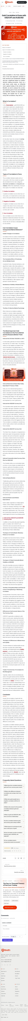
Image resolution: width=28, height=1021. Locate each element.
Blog (14, 12)
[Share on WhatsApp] (21, 858)
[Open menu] (2, 2)
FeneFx (16, 975)
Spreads (3, 980)
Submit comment (7, 940)
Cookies (16, 1005)
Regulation (17, 991)
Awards (16, 989)
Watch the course (9, 907)
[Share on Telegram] (18, 858)
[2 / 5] (14, 851)
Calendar (3, 995)
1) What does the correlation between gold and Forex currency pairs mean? (13, 786)
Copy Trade (17, 978)
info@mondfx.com (7, 961)
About (16, 986)
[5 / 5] (20, 851)
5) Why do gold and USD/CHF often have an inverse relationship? (12, 815)
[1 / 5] (12, 851)
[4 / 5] (18, 851)
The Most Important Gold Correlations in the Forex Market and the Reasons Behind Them (12, 61)
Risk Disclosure (12, 1005)
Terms (7, 1005)
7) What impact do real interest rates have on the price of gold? (13, 827)
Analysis (3, 991)
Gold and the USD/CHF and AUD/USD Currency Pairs (14, 64)
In (7, 964)
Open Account (21, 2)
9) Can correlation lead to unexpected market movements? (12, 841)
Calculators (3, 993)
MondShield (17, 971)
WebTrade (3, 975)
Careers (16, 993)
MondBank (17, 973)
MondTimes (3, 989)
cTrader (2, 973)
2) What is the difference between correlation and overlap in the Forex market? (12, 793)
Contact (16, 995)
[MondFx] (9, 2)
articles (17, 12)
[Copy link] (24, 858)
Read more (4, 1014)
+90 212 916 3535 (7, 959)
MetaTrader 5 (4, 971)
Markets (2, 978)
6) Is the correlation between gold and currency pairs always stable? (12, 821)
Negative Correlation (7, 54)
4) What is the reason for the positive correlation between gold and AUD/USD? (13, 808)
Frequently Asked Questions (8, 68)
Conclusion (4, 66)
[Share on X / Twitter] (15, 858)
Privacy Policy (21, 1005)
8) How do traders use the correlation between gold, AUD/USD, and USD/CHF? (13, 834)
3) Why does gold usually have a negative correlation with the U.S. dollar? (12, 801)
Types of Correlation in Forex (8, 49)
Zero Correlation (6, 56)
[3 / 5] (16, 851)
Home (10, 12)
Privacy (2, 1005)
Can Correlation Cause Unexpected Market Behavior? (13, 58)
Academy (3, 986)
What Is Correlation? (6, 47)
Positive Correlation (7, 52)
